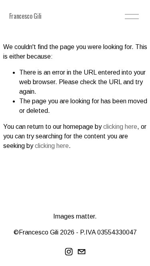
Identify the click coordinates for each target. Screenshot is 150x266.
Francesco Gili (25, 16)
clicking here (120, 126)
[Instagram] (69, 252)
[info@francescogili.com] (82, 252)
